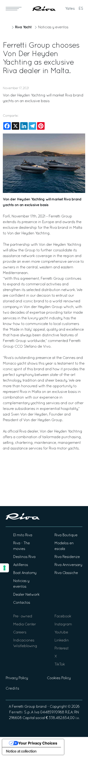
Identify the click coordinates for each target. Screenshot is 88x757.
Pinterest (61, 648)
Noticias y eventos (53, 27)
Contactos (21, 602)
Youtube (61, 632)
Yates (70, 8)
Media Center (24, 624)
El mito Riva (22, 535)
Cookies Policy (59, 678)
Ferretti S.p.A (21, 712)
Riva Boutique (65, 535)
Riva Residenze (67, 557)
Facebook (62, 616)
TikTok (59, 664)
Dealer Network (26, 594)
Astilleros (20, 565)
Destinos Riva (24, 557)
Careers (19, 632)
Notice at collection (21, 751)
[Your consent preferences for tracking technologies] (4, 567)
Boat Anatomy (24, 573)
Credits (12, 688)
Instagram (63, 624)
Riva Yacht (23, 27)
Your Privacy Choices (37, 743)
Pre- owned (22, 616)
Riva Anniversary (68, 565)
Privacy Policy (17, 678)
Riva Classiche (66, 573)
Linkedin (61, 640)
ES (81, 8)
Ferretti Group (23, 706)
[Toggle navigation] (13, 8)
